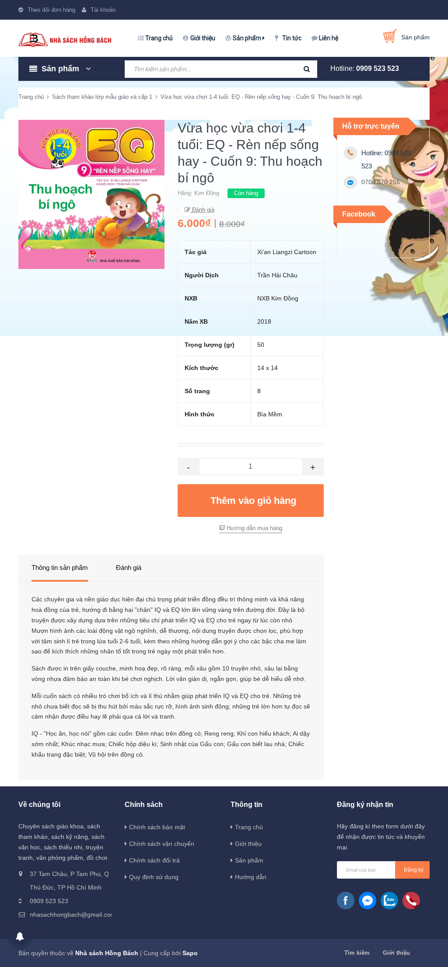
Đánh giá (202, 209)
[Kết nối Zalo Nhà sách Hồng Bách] (389, 900)
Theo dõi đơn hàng (51, 10)
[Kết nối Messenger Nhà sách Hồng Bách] (367, 900)
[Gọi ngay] (411, 900)
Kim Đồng (206, 193)
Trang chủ (159, 38)
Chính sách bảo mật (157, 827)
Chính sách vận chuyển (161, 843)
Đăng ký (414, 870)
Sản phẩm (247, 38)
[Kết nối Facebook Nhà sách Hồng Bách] (345, 900)
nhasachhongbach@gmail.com (70, 914)
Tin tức (291, 38)
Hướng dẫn (250, 876)
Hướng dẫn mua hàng (253, 528)
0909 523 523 (377, 68)
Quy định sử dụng (153, 876)
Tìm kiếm (357, 953)
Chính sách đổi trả (154, 860)
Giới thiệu (202, 38)
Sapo (190, 953)
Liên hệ (328, 38)
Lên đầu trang (413, 950)
